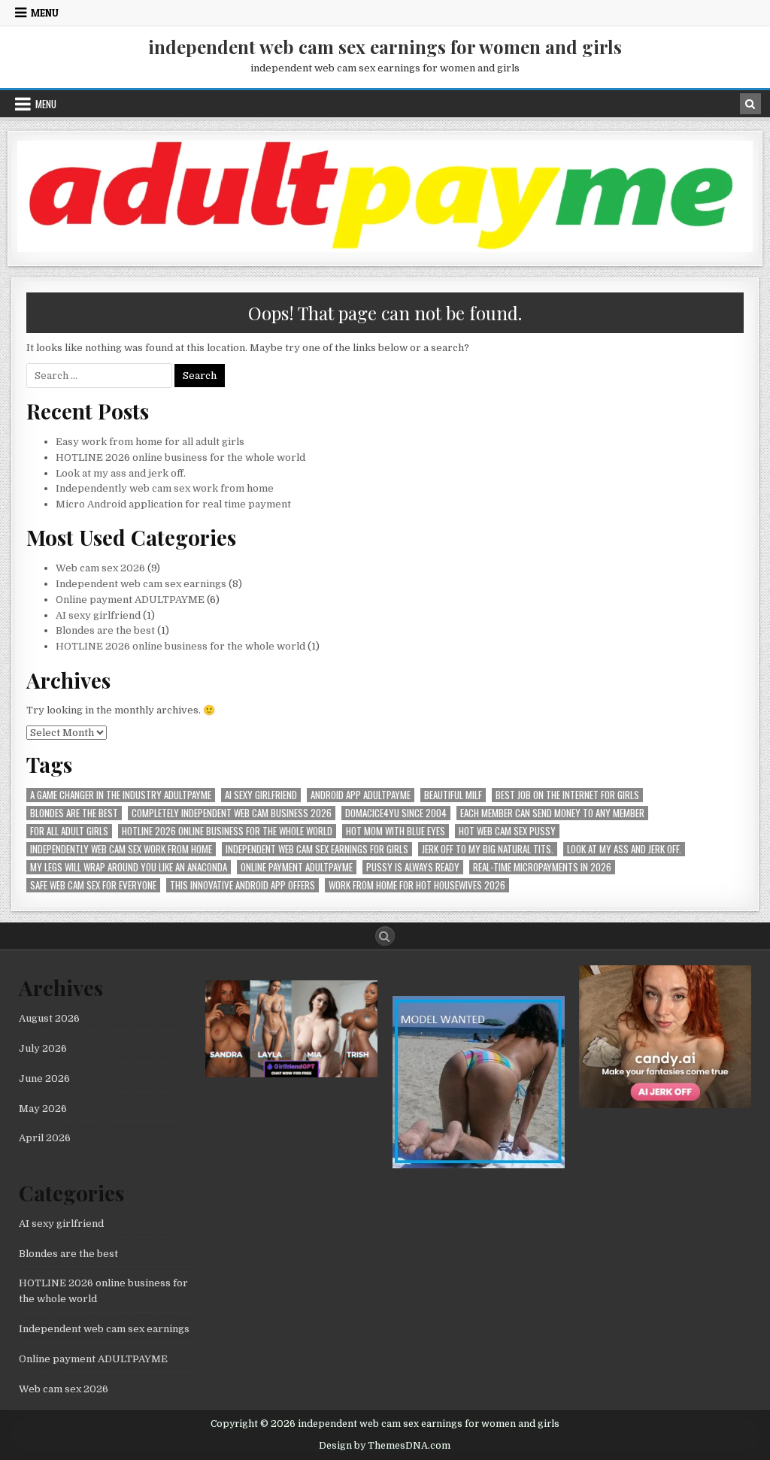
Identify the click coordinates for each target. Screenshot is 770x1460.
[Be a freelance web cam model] (479, 1165)
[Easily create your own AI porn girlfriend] (291, 1074)
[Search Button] (385, 936)
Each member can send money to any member (552, 813)
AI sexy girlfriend (98, 615)
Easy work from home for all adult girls (150, 441)
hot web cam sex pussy (507, 831)
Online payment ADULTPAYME (130, 599)
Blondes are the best (105, 630)
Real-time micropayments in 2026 (542, 867)
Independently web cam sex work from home (165, 488)
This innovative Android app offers (242, 885)
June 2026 (44, 1078)
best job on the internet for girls (567, 795)
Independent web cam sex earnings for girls (317, 849)
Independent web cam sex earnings (141, 583)
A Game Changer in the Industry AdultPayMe (120, 795)
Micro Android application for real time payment (173, 504)
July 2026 (43, 1048)
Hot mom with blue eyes (395, 831)
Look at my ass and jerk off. (121, 473)
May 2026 (43, 1108)
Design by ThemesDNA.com (384, 1445)
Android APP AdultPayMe (361, 795)
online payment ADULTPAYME (297, 867)
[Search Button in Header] (750, 103)
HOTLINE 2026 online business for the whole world (180, 457)
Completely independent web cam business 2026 (232, 813)
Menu (45, 13)
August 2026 (49, 1018)
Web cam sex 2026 (100, 568)
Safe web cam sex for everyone (93, 885)
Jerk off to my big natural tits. (487, 849)
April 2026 (45, 1137)
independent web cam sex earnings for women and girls (385, 47)
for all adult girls (69, 831)
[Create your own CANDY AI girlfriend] (665, 1104)
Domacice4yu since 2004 (396, 813)
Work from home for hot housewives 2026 (417, 885)
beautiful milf (453, 795)
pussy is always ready (412, 867)
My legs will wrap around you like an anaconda (128, 867)
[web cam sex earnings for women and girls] (385, 248)
